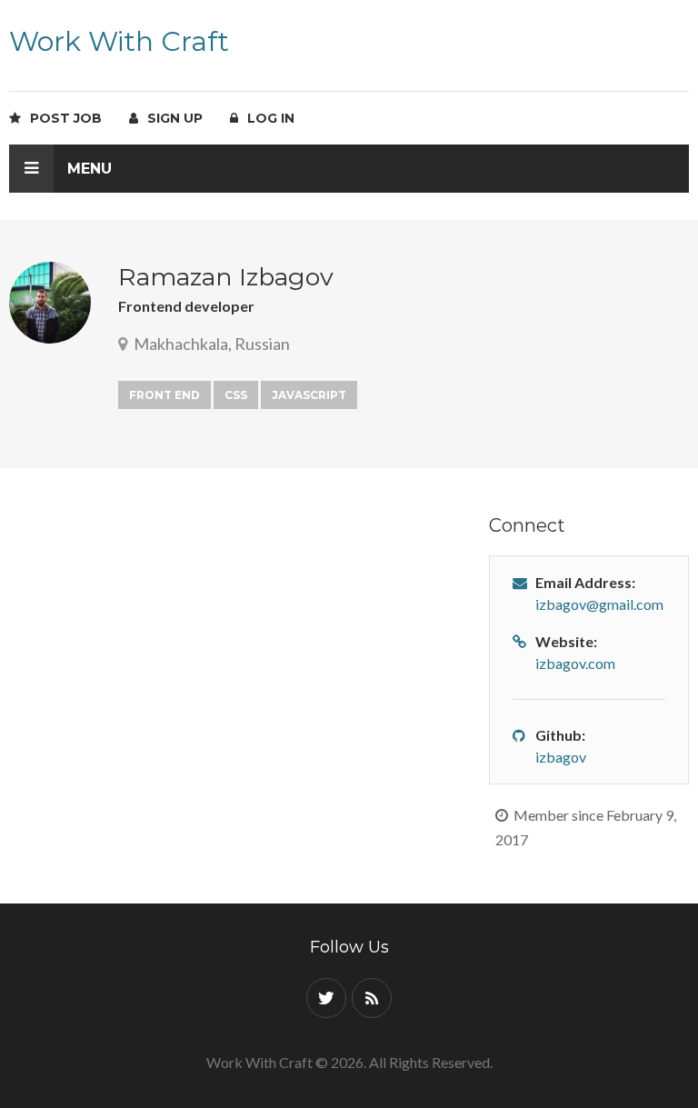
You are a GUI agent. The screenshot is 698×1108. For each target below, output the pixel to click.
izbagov (560, 756)
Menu (87, 168)
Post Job (62, 118)
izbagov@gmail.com (599, 604)
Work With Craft (119, 41)
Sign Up (171, 118)
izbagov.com (575, 663)
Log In (267, 118)
